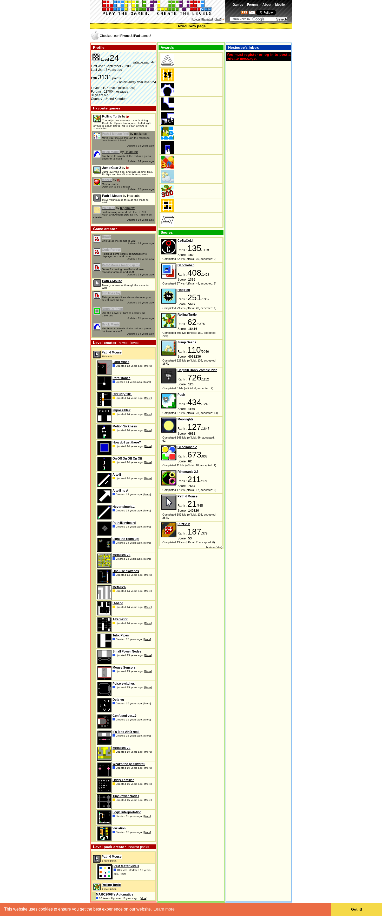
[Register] (207, 19)
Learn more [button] (164, 909)
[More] (148, 365)
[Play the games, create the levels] (157, 14)
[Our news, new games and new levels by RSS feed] (244, 13)
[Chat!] (218, 19)
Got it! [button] (356, 909)
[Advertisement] (231, 35)
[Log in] (196, 19)
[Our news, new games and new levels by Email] (252, 13)
